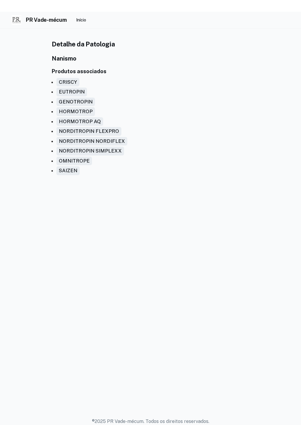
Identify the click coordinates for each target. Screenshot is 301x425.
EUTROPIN (72, 92)
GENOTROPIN (76, 102)
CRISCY (68, 82)
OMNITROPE (74, 161)
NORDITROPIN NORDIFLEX (92, 141)
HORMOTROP (76, 111)
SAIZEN (68, 170)
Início (81, 20)
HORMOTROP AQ (80, 121)
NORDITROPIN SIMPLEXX (90, 151)
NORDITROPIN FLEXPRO (89, 131)
